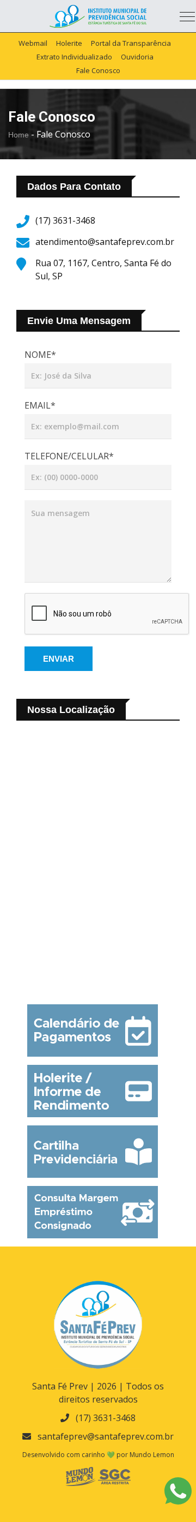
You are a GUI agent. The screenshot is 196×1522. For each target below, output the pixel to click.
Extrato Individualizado (74, 57)
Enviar (58, 658)
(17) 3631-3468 (106, 1418)
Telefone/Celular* (69, 456)
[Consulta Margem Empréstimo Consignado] (92, 1212)
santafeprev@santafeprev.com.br (106, 1436)
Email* (40, 405)
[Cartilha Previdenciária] (92, 1151)
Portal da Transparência (131, 43)
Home (18, 134)
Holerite (69, 43)
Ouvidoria (137, 57)
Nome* (40, 355)
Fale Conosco (98, 70)
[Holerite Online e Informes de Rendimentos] (92, 1091)
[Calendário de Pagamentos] (92, 1030)
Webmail (33, 43)
